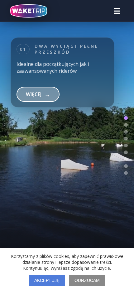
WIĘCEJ (38, 101)
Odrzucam (87, 280)
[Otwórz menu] (117, 11)
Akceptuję (47, 280)
